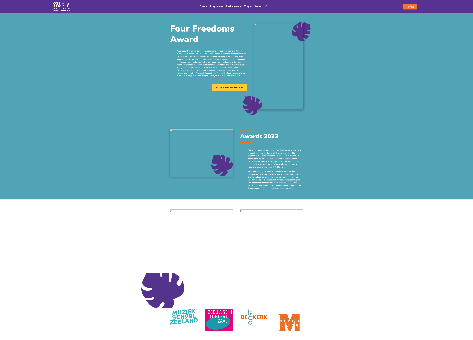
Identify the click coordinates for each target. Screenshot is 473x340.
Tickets (409, 6)
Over (202, 6)
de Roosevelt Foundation (204, 73)
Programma (216, 6)
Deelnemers (232, 6)
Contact (259, 6)
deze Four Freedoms (190, 62)
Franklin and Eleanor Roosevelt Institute (213, 64)
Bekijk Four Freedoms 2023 (229, 87)
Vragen (248, 6)
